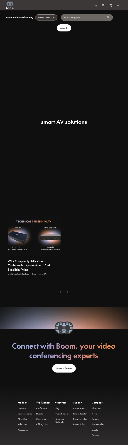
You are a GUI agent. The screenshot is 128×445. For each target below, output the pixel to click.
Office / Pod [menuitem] (42, 424)
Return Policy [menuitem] (79, 424)
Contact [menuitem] (95, 435)
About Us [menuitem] (96, 408)
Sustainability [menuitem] (98, 424)
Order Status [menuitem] (79, 408)
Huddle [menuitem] (39, 413)
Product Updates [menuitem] (62, 413)
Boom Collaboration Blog (19, 17)
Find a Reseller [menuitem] (80, 413)
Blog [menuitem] (57, 408)
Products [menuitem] (22, 402)
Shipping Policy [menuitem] (80, 419)
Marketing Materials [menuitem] (59, 420)
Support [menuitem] (77, 402)
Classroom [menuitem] (41, 419)
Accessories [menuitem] (23, 429)
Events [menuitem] (95, 429)
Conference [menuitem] (41, 408)
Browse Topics (44, 17)
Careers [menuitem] (95, 419)
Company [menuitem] (97, 402)
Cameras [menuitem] (22, 408)
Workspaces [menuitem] (43, 402)
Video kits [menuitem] (22, 424)
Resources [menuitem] (60, 402)
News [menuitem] (94, 413)
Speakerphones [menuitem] (25, 413)
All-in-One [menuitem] (22, 419)
